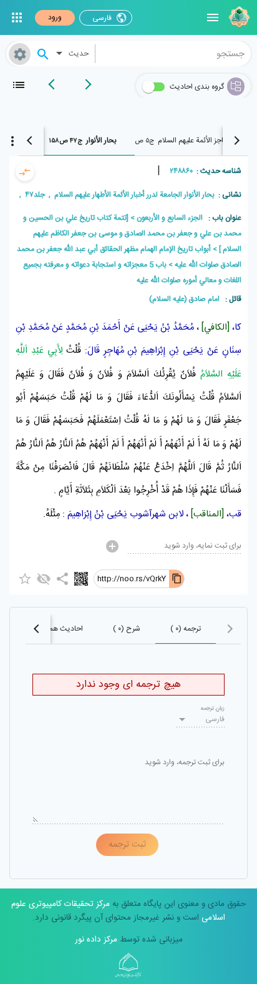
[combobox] (173, 53)
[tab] (186, 140)
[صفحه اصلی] (237, 17)
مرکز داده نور (96, 940)
